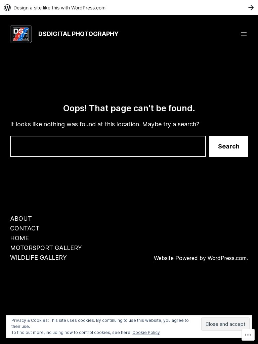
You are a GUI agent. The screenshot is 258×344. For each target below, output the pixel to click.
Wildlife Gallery (38, 257)
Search (229, 146)
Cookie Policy (146, 332)
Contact (25, 228)
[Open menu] (244, 34)
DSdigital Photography (78, 33)
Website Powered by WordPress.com (200, 258)
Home (19, 238)
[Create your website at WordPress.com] (129, 7)
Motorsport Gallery (46, 247)
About (21, 218)
